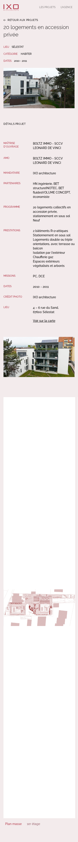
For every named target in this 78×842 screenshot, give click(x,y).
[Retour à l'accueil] (11, 7)
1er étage (33, 824)
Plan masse (13, 824)
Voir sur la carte (44, 320)
